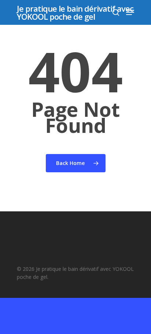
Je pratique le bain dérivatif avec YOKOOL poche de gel (75, 12)
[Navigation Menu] (130, 12)
